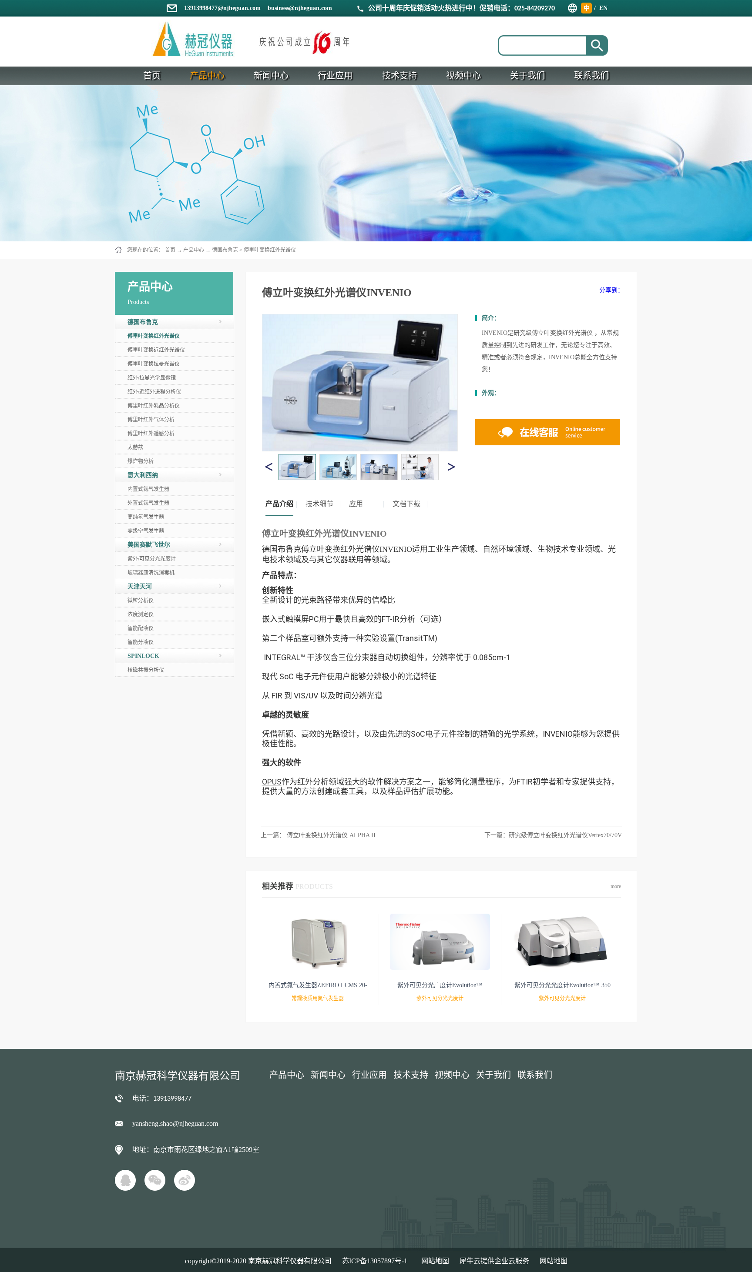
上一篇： (318, 835)
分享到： (611, 290)
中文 (587, 9)
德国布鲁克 (225, 250)
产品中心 (193, 250)
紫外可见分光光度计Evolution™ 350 (562, 985)
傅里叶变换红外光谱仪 (270, 250)
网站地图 (433, 1261)
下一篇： (553, 835)
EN (603, 8)
